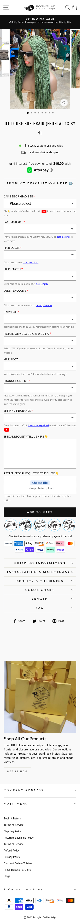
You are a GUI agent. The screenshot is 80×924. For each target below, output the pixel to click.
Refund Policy (12, 850)
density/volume (44, 305)
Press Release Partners (17, 869)
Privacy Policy (12, 857)
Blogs (7, 876)
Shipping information (40, 563)
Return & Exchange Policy (19, 837)
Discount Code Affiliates (18, 863)
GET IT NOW (17, 771)
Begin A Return (12, 818)
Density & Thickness (40, 581)
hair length (42, 283)
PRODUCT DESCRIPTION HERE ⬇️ (40, 183)
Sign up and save (23, 889)
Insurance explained (38, 425)
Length (40, 598)
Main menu (16, 803)
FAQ (40, 607)
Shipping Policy (13, 831)
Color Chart (40, 589)
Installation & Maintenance (40, 572)
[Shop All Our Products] (40, 697)
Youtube (44, 211)
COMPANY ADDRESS (24, 790)
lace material (63, 236)
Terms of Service (14, 824)
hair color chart (30, 262)
